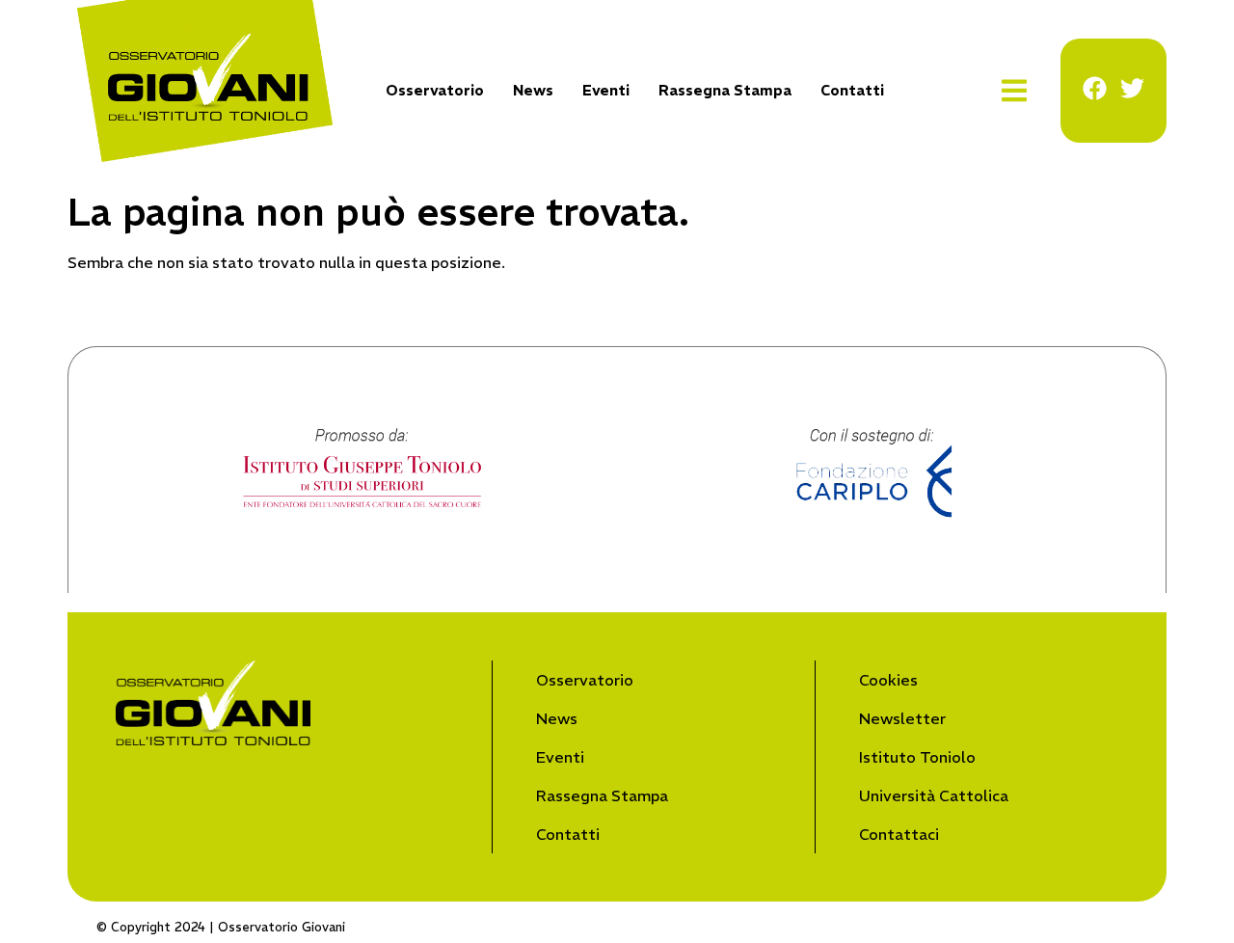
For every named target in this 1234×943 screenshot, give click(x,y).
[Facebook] (1095, 88)
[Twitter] (1132, 88)
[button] (1015, 91)
